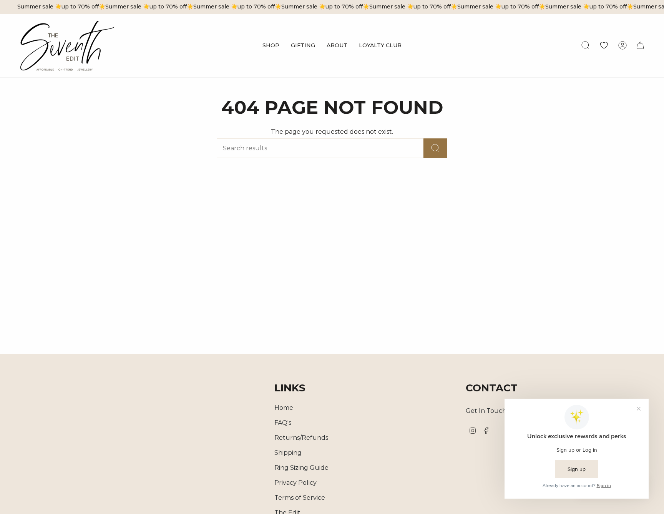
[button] (271, 46)
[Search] (435, 148)
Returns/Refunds (301, 437)
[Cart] (640, 45)
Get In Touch (486, 410)
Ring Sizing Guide (301, 467)
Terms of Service (299, 497)
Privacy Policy (295, 482)
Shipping (288, 452)
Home (283, 407)
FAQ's (282, 422)
